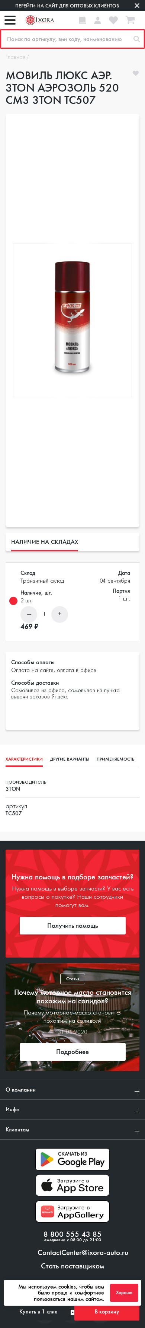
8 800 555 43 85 (73, 1235)
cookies (67, 1286)
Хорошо (124, 1292)
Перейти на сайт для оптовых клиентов (67, 6)
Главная (15, 57)
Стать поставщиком (72, 1266)
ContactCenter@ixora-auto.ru (83, 1253)
